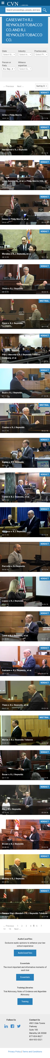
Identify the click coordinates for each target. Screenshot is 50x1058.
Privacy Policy (14, 1051)
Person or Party (6, 64)
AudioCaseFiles (25, 953)
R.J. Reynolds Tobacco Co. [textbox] (9, 69)
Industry (22, 51)
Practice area (40, 51)
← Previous (8, 86)
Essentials (25, 977)
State (4, 51)
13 (4, 929)
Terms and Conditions (32, 1051)
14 (10, 929)
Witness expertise (22, 64)
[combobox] (9, 54)
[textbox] (9, 54)
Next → (20, 86)
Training (25, 1001)
